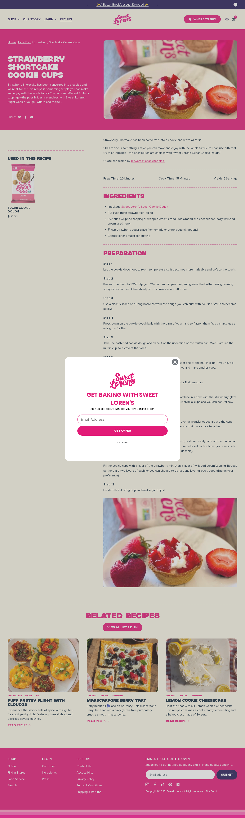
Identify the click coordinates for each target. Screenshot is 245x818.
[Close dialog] (175, 362)
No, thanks (122, 442)
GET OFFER (122, 431)
